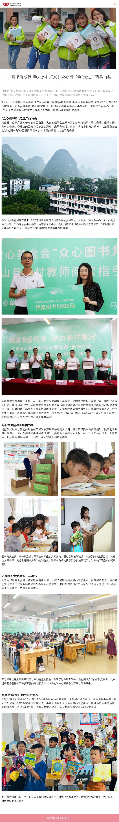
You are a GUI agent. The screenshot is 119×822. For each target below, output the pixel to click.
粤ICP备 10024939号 (58, 818)
